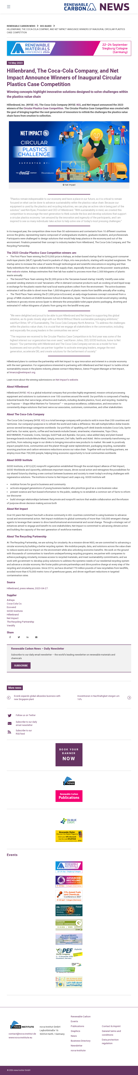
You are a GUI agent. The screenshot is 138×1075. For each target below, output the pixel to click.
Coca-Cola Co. (14, 603)
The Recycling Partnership (20, 621)
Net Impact (13, 618)
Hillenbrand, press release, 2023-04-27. (27, 588)
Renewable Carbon (81, 1016)
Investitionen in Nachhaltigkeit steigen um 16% (98, 698)
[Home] (97, 6)
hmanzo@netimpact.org (22, 372)
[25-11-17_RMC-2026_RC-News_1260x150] (69, 55)
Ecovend (11, 607)
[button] (10, 637)
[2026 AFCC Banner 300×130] (69, 944)
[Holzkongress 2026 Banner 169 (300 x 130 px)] (69, 915)
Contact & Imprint (111, 1026)
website (16, 271)
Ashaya (11, 599)
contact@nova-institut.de (22, 1033)
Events (74, 1021)
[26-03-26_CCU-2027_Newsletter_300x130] (69, 901)
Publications (77, 1026)
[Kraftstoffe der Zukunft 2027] (69, 973)
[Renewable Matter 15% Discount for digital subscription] (69, 841)
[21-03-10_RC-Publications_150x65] (69, 801)
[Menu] (15, 6)
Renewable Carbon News (21, 26)
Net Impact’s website (67, 379)
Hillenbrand (13, 614)
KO (78, 104)
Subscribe (21, 665)
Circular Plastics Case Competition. (44, 108)
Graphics (75, 1031)
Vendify (11, 625)
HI (36, 104)
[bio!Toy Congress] (69, 987)
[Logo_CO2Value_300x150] (69, 827)
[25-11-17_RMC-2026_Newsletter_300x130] (69, 872)
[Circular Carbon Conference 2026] (69, 930)
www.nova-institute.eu (20, 1037)
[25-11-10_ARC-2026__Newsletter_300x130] (69, 886)
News (74, 1035)
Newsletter (76, 1045)
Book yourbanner (69, 754)
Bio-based (46, 26)
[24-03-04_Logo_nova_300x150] (69, 787)
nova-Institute (78, 1050)
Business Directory (80, 1040)
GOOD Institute (15, 610)
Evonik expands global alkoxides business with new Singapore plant (37, 698)
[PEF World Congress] (69, 958)
